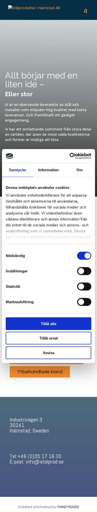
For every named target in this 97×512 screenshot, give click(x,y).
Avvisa (48, 352)
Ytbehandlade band (39, 371)
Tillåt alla (48, 323)
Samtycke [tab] (17, 170)
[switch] (84, 271)
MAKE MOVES (68, 507)
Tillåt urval (49, 338)
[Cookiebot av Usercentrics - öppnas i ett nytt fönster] (69, 156)
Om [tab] (79, 170)
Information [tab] (48, 170)
